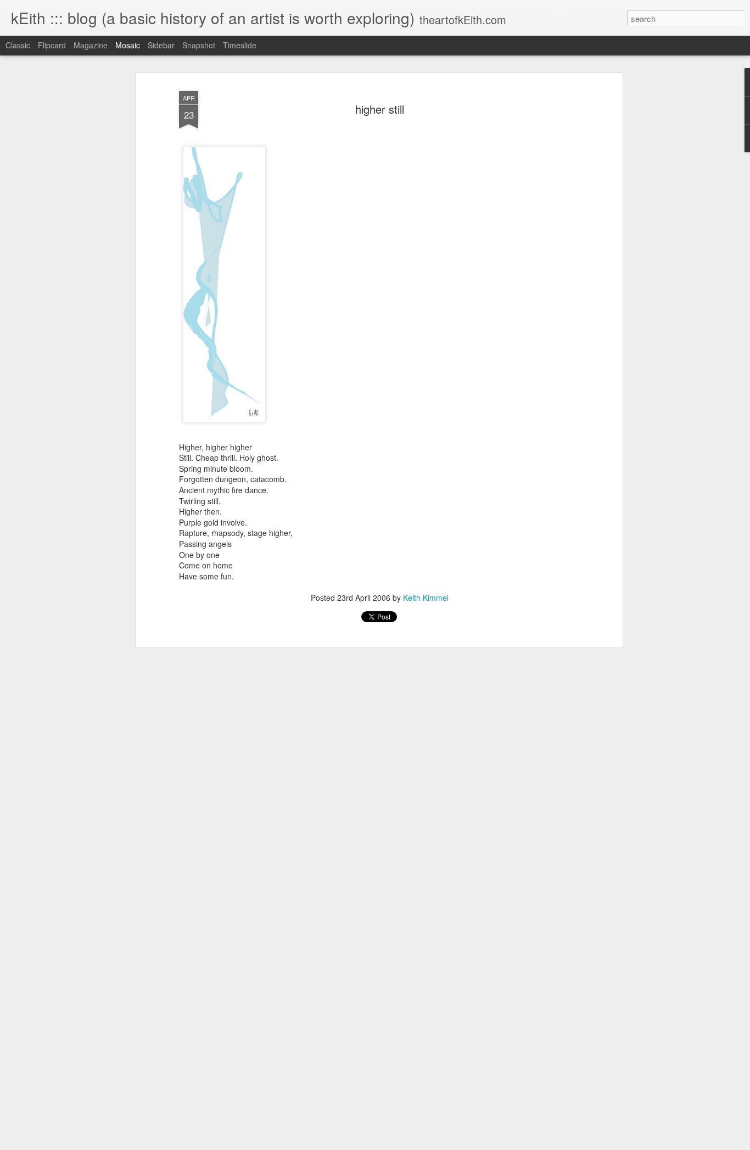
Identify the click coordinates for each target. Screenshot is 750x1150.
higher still (379, 109)
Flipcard (52, 45)
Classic (17, 45)
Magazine (91, 45)
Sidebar (161, 45)
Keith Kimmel (426, 597)
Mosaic (127, 45)
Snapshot (198, 45)
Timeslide (239, 45)
